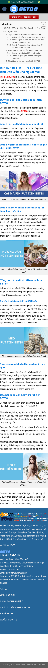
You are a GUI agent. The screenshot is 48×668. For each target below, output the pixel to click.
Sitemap (4, 589)
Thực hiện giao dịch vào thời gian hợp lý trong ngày (26, 57)
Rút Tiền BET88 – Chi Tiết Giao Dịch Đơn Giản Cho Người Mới (24, 30)
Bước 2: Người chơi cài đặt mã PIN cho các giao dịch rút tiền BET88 (28, 41)
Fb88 (12, 545)
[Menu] (4, 9)
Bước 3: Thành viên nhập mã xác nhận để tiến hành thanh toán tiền (27, 46)
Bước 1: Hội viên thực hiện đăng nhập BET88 (28, 37)
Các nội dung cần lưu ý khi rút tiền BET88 (24, 61)
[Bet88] (24, 8)
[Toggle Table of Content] (42, 24)
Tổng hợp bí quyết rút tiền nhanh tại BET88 (25, 50)
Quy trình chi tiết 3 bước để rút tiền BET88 (24, 34)
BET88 (24, 111)
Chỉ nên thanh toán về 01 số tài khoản (26, 53)
